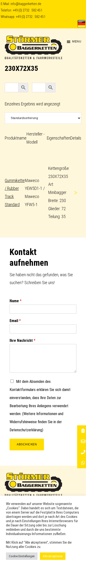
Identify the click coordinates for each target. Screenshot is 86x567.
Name (16, 301)
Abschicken (27, 444)
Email (15, 320)
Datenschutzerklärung (26, 430)
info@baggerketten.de (26, 4)
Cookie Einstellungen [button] (22, 556)
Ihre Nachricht (22, 340)
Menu (76, 41)
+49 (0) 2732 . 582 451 (27, 10)
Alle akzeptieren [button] (53, 556)
